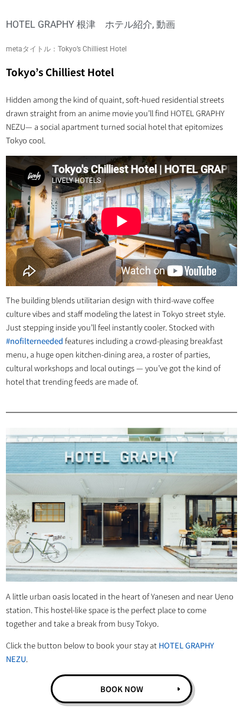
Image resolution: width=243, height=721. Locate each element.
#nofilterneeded (34, 340)
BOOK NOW (121, 688)
